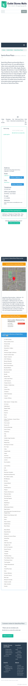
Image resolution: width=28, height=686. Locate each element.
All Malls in (16, 177)
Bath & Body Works (8, 365)
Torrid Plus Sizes (8, 568)
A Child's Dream (7, 339)
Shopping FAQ (8, 668)
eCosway (6, 404)
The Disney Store (8, 560)
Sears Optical (7, 521)
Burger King (7, 376)
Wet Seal (6, 577)
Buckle (5, 374)
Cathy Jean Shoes (8, 378)
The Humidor (7, 562)
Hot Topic (6, 446)
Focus (5, 417)
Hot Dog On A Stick (8, 444)
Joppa (5, 453)
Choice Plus (7, 389)
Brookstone (7, 372)
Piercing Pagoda (8, 498)
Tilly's (5, 566)
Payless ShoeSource (9, 491)
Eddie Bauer (7, 406)
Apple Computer (8, 356)
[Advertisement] (14, 28)
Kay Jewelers (7, 462)
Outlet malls (8, 649)
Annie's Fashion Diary (9, 354)
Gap (5, 433)
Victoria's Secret (8, 575)
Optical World (7, 483)
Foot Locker (7, 423)
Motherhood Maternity (9, 474)
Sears (5, 519)
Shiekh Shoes (7, 523)
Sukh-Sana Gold (7, 542)
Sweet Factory (7, 549)
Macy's (5, 470)
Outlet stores (8, 651)
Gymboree (6, 440)
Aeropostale (7, 343)
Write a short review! (14, 222)
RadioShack (6, 502)
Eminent (6, 410)
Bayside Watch (7, 367)
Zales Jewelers (7, 584)
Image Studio (7, 451)
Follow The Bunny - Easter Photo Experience (11, 420)
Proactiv (6, 500)
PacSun (6, 485)
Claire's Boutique (8, 393)
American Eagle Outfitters (10, 352)
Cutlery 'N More (7, 398)
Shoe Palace (7, 526)
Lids (5, 468)
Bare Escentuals (8, 363)
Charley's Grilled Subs (9, 385)
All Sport (6, 350)
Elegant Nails (7, 408)
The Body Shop (7, 555)
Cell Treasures (7, 380)
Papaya (5, 489)
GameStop (6, 431)
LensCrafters (7, 465)
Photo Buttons (7, 496)
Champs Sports (7, 383)
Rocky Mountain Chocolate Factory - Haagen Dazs (12, 512)
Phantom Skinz (7, 494)
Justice (5, 459)
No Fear (6, 481)
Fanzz (5, 414)
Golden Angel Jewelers (9, 438)
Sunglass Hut (7, 545)
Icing (5, 449)
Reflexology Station (8, 507)
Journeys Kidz (7, 457)
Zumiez (5, 586)
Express (6, 412)
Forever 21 (6, 425)
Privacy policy (20, 668)
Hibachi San (6, 442)
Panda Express (7, 487)
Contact (19, 665)
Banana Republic (8, 361)
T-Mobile (6, 551)
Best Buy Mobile (8, 369)
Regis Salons (7, 509)
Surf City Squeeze (8, 547)
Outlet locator (9, 652)
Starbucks (6, 534)
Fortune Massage (8, 427)
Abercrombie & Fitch (9, 341)
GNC (5, 436)
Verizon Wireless (8, 573)
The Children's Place (9, 558)
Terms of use (20, 670)
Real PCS (6, 504)
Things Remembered (9, 564)
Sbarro (5, 517)
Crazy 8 (6, 396)
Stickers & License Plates (10, 536)
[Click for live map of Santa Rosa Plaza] (14, 279)
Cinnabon (6, 391)
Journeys (6, 455)
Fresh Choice (7, 429)
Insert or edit (20, 666)
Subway (6, 540)
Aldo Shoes (6, 346)
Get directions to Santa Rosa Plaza (14, 264)
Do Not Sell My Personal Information (20, 673)
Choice (5, 387)
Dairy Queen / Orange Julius (10, 401)
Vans (5, 571)
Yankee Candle (7, 581)
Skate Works (7, 529)
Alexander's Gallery (8, 348)
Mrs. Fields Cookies (8, 476)
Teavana (6, 553)
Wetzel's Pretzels (8, 579)
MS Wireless (7, 478)
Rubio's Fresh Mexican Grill (10, 515)
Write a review (7, 635)
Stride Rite (6, 538)
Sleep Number (7, 531)
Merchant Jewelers (8, 472)
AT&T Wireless (7, 359)
